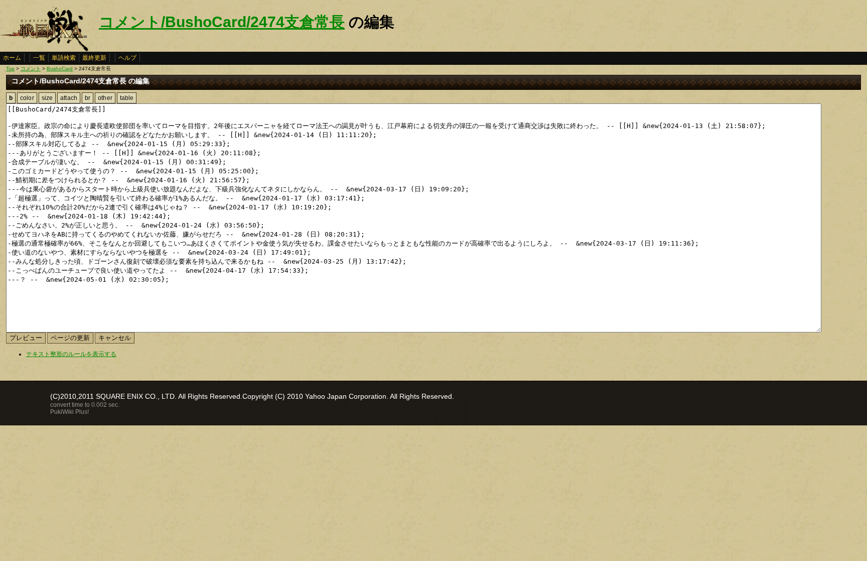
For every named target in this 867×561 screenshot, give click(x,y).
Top (10, 68)
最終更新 (94, 57)
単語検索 (64, 57)
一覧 (39, 57)
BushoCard (60, 68)
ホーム (12, 57)
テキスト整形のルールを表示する (71, 354)
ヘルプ (127, 57)
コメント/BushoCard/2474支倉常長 (222, 22)
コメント (31, 68)
